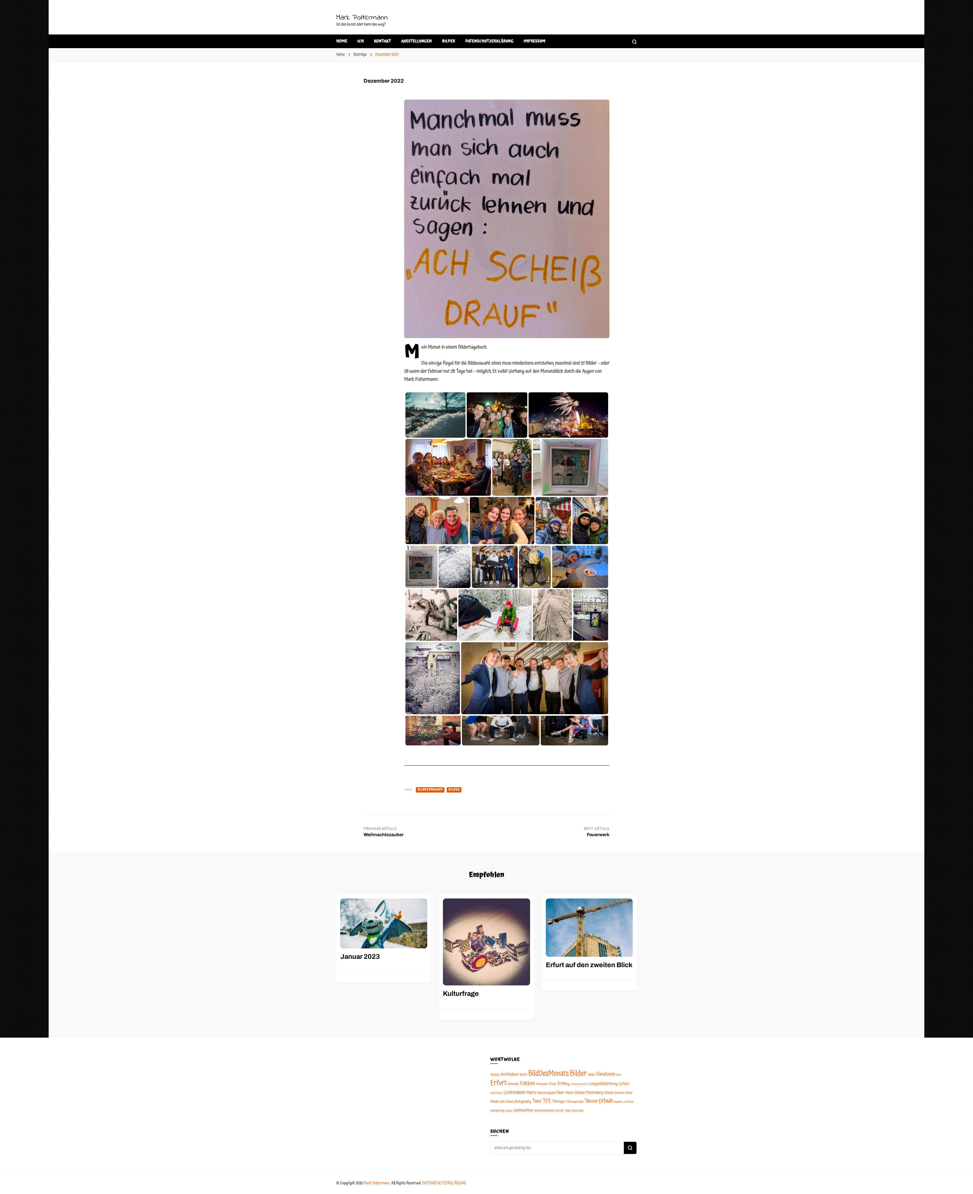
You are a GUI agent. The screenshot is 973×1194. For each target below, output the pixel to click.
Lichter (624, 1084)
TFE (546, 1101)
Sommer (619, 1093)
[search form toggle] (634, 41)
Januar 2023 (360, 956)
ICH (360, 41)
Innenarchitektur (579, 1084)
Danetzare (605, 1074)
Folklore (527, 1083)
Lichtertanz (496, 1093)
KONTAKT (382, 41)
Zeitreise (578, 1110)
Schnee (609, 1093)
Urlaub (606, 1101)
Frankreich (542, 1084)
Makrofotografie (546, 1093)
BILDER (448, 41)
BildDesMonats (430, 789)
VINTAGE (629, 1102)
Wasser (509, 1111)
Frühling (563, 1083)
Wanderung (497, 1110)
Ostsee (579, 1092)
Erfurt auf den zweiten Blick (589, 965)
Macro (531, 1093)
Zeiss (568, 1110)
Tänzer (591, 1101)
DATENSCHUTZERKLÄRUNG (489, 41)
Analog (494, 1074)
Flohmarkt (513, 1084)
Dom (618, 1075)
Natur (569, 1093)
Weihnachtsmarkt (544, 1110)
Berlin (523, 1074)
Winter (559, 1110)
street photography (518, 1102)
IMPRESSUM (534, 41)
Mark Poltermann (362, 17)
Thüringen (558, 1102)
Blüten (591, 1074)
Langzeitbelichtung (603, 1083)
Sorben (629, 1093)
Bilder (454, 789)
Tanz (536, 1101)
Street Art (497, 1102)
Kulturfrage (461, 993)
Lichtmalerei (515, 1092)
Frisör (552, 1084)
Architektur (509, 1074)
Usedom (618, 1101)
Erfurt (498, 1083)
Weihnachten (523, 1110)
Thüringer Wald (574, 1101)
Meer (560, 1093)
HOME (341, 41)
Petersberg (594, 1092)
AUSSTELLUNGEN (416, 41)
